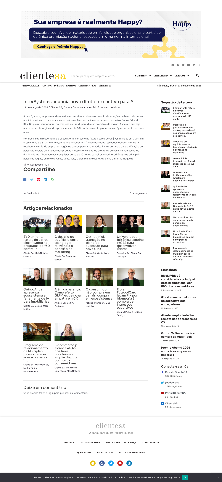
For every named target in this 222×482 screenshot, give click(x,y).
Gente (67, 107)
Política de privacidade (132, 452)
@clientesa (172, 382)
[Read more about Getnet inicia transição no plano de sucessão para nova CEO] (99, 223)
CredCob (180, 75)
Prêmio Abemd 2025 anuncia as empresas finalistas (176, 351)
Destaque (71, 256)
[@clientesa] (162, 382)
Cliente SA (56, 107)
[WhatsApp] (52, 179)
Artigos (58, 302)
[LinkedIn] (45, 179)
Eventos (71, 85)
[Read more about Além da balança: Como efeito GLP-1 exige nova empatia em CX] (68, 276)
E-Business (71, 367)
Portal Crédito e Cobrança (121, 442)
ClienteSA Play (87, 85)
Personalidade (30, 85)
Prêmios (59, 85)
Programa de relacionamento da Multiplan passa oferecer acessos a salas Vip (35, 352)
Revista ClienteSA (176, 372)
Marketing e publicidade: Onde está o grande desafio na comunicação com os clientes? (184, 130)
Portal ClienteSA (175, 393)
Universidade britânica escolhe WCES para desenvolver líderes (130, 243)
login (50, 392)
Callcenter (161, 75)
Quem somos (84, 452)
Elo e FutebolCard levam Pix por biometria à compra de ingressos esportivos (127, 299)
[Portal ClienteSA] (162, 393)
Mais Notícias (41, 253)
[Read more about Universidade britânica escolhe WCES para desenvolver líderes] (130, 223)
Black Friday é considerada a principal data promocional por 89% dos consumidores (178, 281)
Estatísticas (60, 371)
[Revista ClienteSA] (162, 372)
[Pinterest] (38, 179)
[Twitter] (31, 179)
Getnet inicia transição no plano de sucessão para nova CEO (97, 243)
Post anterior (32, 193)
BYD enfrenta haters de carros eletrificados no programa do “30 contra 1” (36, 243)
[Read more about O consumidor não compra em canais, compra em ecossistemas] (99, 276)
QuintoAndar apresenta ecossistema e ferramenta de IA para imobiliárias (36, 295)
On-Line (27, 256)
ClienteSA (141, 75)
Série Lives (105, 85)
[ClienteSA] (162, 403)
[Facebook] (24, 179)
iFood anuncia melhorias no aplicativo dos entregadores (178, 301)
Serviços (121, 315)
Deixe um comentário (85, 107)
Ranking (47, 85)
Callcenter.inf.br (90, 442)
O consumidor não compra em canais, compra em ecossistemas (99, 294)
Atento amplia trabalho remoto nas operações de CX (179, 319)
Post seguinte (138, 193)
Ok (185, 477)
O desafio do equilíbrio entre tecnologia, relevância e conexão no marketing (66, 244)
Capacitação (123, 253)
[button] (197, 75)
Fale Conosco (105, 452)
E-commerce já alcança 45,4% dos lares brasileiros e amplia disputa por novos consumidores (66, 354)
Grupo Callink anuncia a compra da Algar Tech (178, 335)
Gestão (58, 259)
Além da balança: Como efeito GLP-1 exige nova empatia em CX (68, 294)
